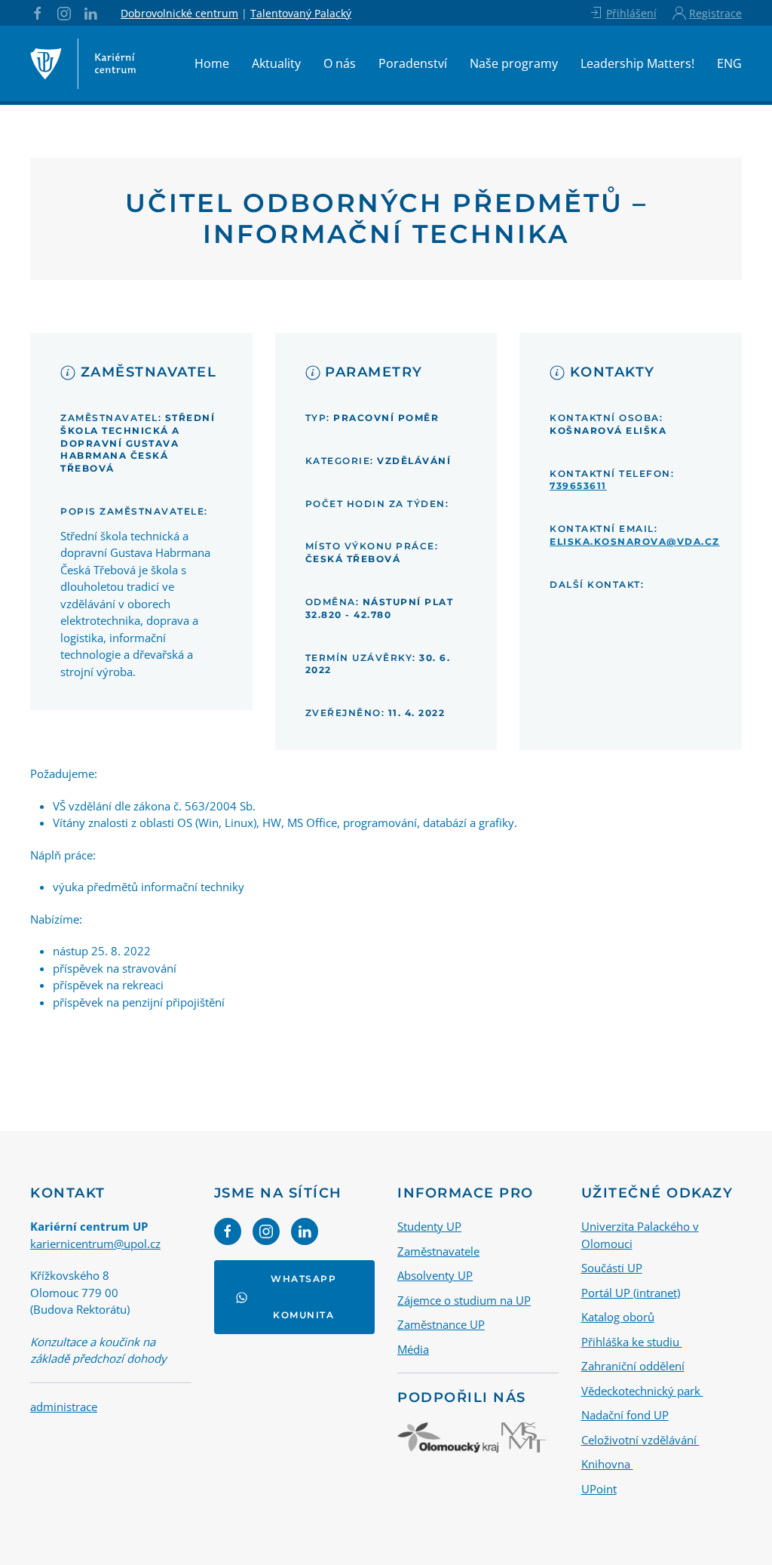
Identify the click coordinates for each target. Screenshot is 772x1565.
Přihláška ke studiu (631, 1341)
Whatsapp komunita (303, 1297)
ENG (729, 63)
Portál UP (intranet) (630, 1292)
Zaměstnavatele (438, 1251)
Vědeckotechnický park (642, 1390)
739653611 (578, 485)
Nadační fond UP (625, 1414)
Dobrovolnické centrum (179, 13)
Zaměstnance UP (441, 1324)
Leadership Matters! (637, 63)
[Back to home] (83, 63)
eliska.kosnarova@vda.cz (635, 541)
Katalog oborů (617, 1316)
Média (413, 1349)
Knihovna (607, 1463)
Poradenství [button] (412, 63)
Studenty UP (429, 1226)
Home (212, 63)
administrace (63, 1406)
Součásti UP (611, 1267)
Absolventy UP (435, 1275)
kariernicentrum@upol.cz (95, 1243)
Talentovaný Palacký (300, 13)
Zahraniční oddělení (633, 1365)
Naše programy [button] (514, 63)
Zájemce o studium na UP (464, 1300)
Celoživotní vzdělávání (640, 1439)
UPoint (599, 1488)
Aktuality (276, 63)
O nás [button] (339, 63)
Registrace (715, 13)
